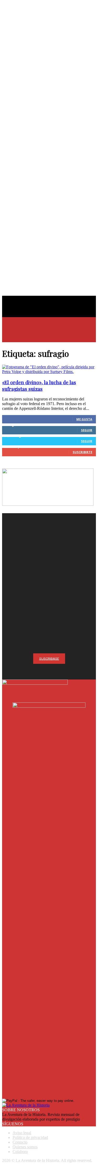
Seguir (86, 430)
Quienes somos (25, 1147)
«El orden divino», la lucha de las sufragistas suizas (39, 385)
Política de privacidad (30, 1137)
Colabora (20, 1151)
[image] (49, 560)
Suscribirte (82, 452)
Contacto (20, 1142)
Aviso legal (22, 1133)
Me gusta (84, 419)
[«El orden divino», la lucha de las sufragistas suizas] (49, 371)
